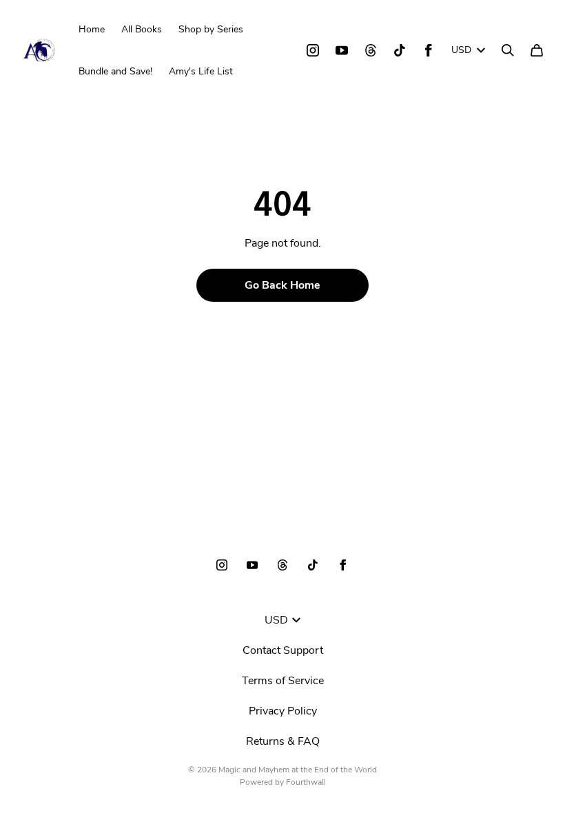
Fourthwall (306, 782)
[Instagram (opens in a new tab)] (313, 50)
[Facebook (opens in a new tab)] (428, 50)
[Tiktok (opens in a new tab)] (399, 50)
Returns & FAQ (283, 741)
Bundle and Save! (115, 71)
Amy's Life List (201, 71)
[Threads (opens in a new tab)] (370, 50)
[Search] (508, 50)
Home (92, 29)
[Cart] (537, 50)
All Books (141, 29)
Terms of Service (283, 680)
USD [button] (461, 49)
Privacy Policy (283, 711)
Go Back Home (282, 285)
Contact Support (283, 650)
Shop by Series (210, 29)
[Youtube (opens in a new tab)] (342, 50)
